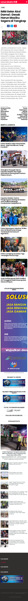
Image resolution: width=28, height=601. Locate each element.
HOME (2, 7)
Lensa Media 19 (8, 2)
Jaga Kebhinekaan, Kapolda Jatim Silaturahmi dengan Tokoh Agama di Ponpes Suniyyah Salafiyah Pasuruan (18, 523)
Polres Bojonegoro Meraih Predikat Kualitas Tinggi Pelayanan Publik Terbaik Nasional (22, 113)
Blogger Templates (20, 592)
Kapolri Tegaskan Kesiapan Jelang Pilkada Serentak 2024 (18, 463)
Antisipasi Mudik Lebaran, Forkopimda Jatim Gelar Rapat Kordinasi (17, 512)
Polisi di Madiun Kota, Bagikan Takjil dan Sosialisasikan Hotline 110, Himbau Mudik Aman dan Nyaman (18, 493)
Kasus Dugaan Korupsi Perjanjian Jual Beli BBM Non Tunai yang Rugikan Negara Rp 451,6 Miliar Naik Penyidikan (18, 532)
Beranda (3, 562)
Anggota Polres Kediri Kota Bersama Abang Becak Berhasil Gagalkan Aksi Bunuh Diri (17, 503)
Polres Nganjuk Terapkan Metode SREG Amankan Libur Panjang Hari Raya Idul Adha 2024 (14, 453)
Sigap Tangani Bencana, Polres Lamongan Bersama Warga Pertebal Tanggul (17, 483)
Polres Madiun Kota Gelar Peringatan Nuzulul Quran (15, 473)
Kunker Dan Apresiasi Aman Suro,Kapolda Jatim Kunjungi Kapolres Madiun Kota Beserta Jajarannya (17, 542)
